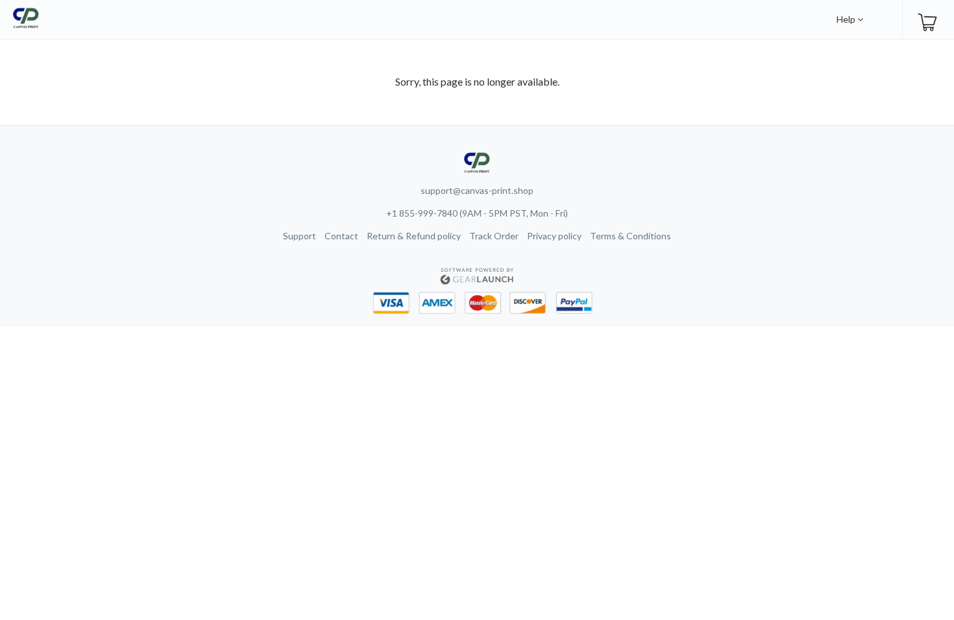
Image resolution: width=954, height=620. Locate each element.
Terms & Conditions (630, 235)
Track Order (494, 235)
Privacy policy (554, 235)
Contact (341, 235)
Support (299, 235)
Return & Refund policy (414, 235)
